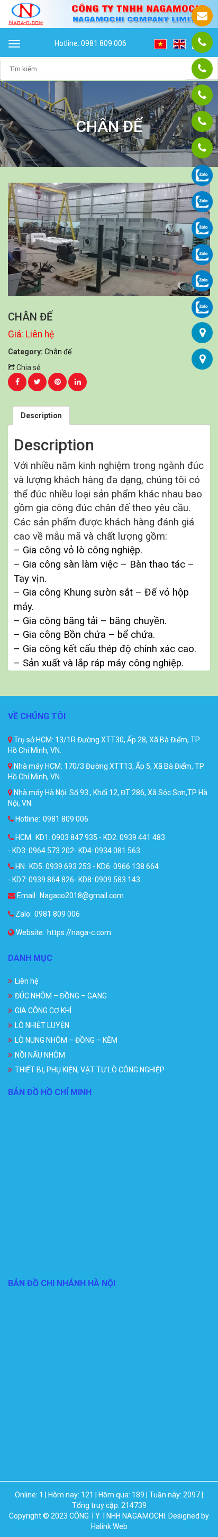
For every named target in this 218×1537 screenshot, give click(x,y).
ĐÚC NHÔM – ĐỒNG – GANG (61, 996)
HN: (20, 866)
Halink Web (109, 1526)
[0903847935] (202, 68)
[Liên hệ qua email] (202, 16)
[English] (180, 43)
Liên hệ (26, 981)
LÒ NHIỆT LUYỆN (42, 1025)
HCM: (23, 837)
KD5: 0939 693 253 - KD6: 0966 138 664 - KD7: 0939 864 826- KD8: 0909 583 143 (83, 873)
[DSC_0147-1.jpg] (109, 239)
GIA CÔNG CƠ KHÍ (43, 1010)
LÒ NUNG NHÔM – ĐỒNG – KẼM (66, 1040)
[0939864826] (202, 148)
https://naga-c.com (79, 932)
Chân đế (57, 351)
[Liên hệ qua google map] (202, 332)
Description (41, 415)
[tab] (41, 415)
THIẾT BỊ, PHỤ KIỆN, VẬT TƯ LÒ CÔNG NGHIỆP (90, 1069)
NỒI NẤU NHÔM (40, 1055)
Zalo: (23, 914)
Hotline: (27, 819)
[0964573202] (202, 95)
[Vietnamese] (161, 43)
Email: (26, 895)
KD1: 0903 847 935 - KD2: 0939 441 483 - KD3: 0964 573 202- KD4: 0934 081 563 (86, 844)
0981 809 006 (65, 819)
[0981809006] (202, 42)
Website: (29, 932)
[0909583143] (202, 121)
